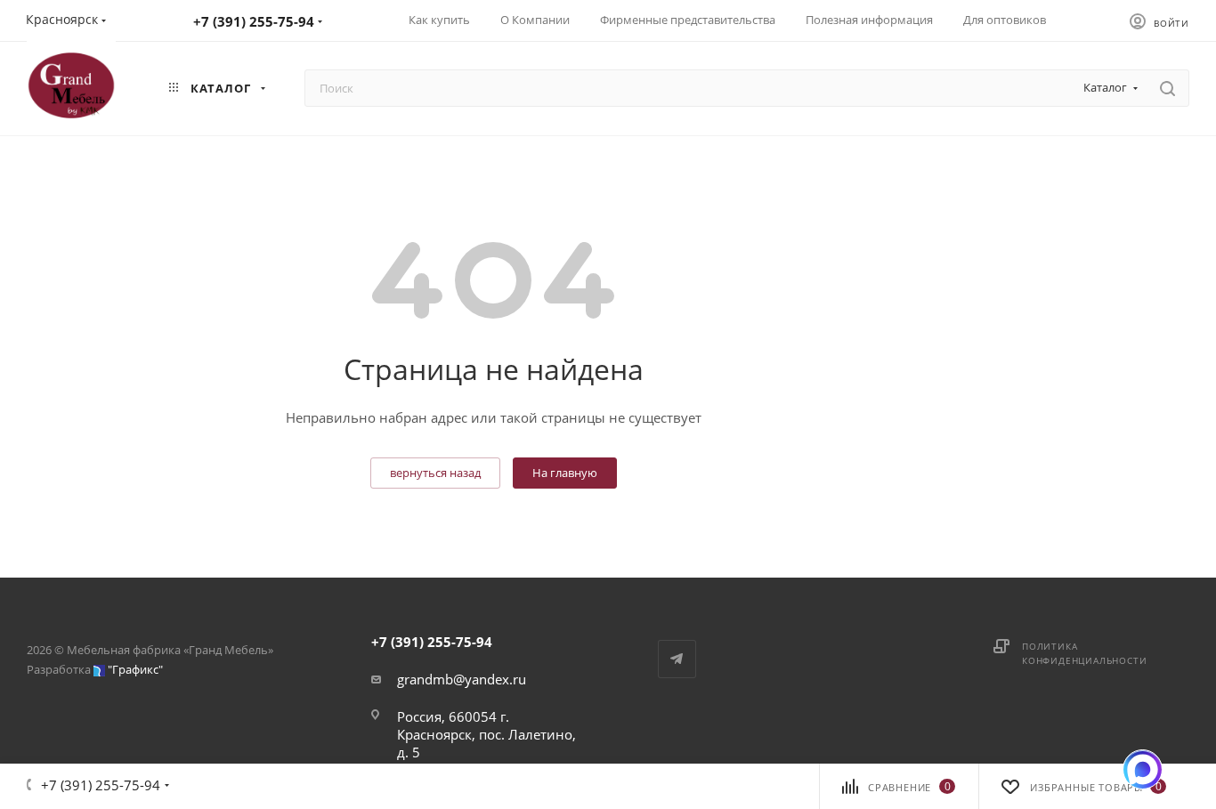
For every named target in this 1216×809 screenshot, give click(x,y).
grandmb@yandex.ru (461, 679)
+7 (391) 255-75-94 (253, 21)
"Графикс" (135, 669)
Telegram (677, 659)
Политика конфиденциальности (1084, 653)
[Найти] (1167, 88)
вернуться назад (435, 473)
